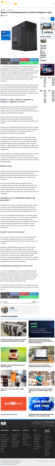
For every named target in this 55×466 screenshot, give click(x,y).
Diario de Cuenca (49, 446)
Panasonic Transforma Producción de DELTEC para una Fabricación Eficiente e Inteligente (13, 340)
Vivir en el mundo (27, 444)
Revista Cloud (15, 444)
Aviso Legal (51, 461)
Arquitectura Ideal (5, 439)
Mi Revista (36, 448)
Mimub (2, 450)
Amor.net (25, 439)
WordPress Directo (16, 441)
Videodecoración (5, 441)
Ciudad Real (47, 444)
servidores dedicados (7, 464)
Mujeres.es (25, 443)
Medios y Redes (50, 422)
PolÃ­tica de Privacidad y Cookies (41, 461)
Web (11, 310)
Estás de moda (26, 436)
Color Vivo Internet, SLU (7, 461)
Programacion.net (16, 434)
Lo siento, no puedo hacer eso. (9, 414)
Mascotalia (36, 443)
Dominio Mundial (37, 436)
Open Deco (3, 436)
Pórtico (2, 451)
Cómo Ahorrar (37, 444)
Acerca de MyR (50, 425)
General (3, 10)
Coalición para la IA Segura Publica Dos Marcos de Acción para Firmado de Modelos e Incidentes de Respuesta (41, 341)
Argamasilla (47, 441)
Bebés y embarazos (27, 437)
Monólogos (36, 441)
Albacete (47, 436)
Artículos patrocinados (36, 423)
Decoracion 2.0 (4, 434)
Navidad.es (36, 437)
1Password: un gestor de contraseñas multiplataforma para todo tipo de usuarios (40, 365)
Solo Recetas (26, 434)
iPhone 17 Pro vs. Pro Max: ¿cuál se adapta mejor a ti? (46, 96)
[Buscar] (52, 19)
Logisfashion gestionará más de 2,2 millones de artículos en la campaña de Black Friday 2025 (41, 390)
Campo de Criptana (49, 442)
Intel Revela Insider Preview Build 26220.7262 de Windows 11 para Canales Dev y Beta (41, 415)
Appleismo (14, 437)
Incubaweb (14, 439)
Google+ (15, 310)
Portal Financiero (38, 446)
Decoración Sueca (5, 437)
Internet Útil (14, 446)
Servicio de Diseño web (48, 423)
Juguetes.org (37, 439)
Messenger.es (15, 436)
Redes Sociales (15, 443)
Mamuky (25, 441)
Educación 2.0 (37, 434)
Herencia (47, 451)
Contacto (44, 425)
